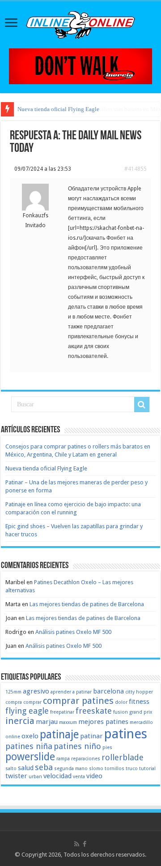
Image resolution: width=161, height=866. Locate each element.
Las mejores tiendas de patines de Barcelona (87, 604)
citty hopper (139, 692)
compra (13, 702)
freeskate (94, 710)
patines (125, 733)
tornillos (114, 768)
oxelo (29, 736)
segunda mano (71, 768)
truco (132, 768)
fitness (139, 702)
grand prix (140, 712)
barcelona (108, 691)
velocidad (57, 776)
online (12, 737)
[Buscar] (141, 404)
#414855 (135, 169)
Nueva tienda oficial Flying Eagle (58, 109)
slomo (96, 768)
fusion (120, 712)
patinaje (59, 734)
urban (35, 777)
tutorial (147, 768)
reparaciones (85, 759)
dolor (121, 702)
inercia (19, 720)
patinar (91, 736)
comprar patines (78, 700)
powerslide (30, 757)
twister (16, 776)
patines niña (28, 746)
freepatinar (62, 712)
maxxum (68, 722)
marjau (47, 722)
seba (44, 767)
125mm (13, 692)
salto (11, 768)
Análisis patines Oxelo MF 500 (73, 632)
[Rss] (76, 844)
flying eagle (27, 710)
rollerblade (123, 757)
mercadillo (141, 722)
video (94, 776)
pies (107, 747)
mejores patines (103, 722)
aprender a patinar (71, 692)
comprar (32, 702)
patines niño (77, 746)
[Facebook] (84, 844)
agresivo (36, 691)
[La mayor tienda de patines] (80, 65)
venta (79, 777)
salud (26, 768)
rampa (63, 759)
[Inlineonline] (80, 23)
